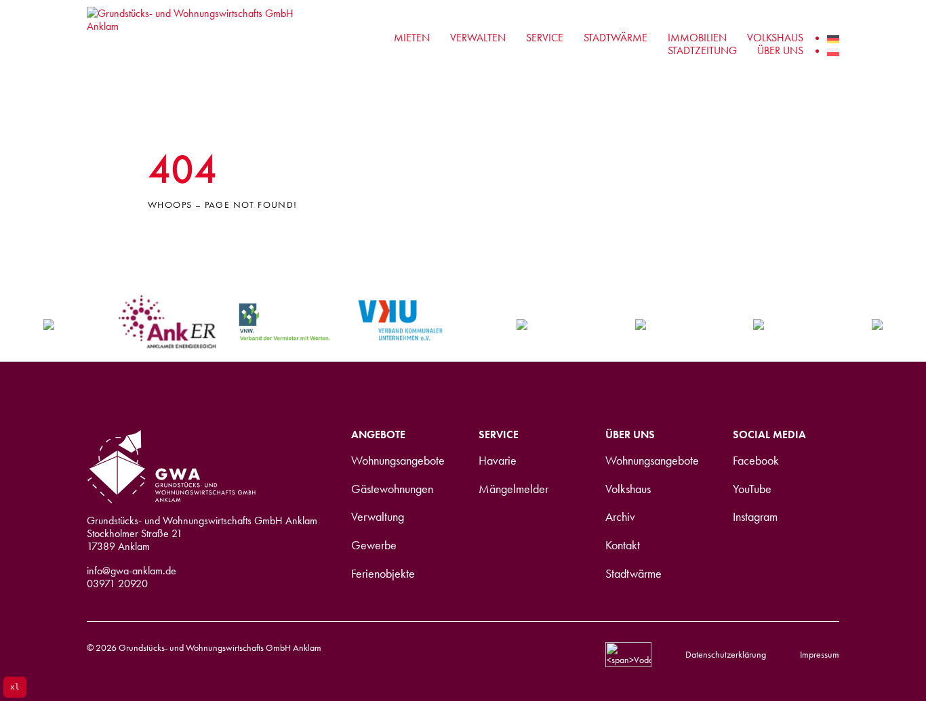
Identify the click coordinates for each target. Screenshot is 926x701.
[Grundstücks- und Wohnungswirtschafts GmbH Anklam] (194, 44)
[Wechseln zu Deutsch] (833, 37)
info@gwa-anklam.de (131, 571)
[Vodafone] (628, 653)
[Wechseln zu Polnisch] (833, 50)
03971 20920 (117, 583)
